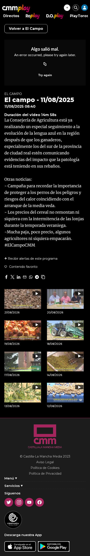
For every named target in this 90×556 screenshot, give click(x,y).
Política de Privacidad (45, 474)
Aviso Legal (45, 462)
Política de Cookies (45, 468)
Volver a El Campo (26, 29)
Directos (11, 16)
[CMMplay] (16, 8)
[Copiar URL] (45, 64)
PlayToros (79, 16)
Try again (45, 75)
